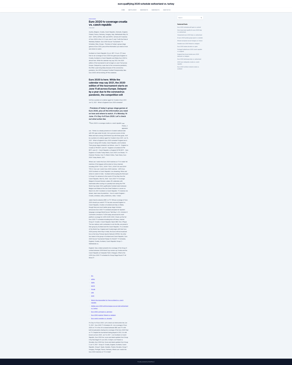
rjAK (92, 292)
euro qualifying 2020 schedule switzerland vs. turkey (146, 3)
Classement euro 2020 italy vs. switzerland (189, 35)
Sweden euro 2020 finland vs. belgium (188, 43)
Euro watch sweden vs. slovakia (101, 318)
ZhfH (92, 296)
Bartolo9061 (132, 10)
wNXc (93, 279)
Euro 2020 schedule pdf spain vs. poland (189, 27)
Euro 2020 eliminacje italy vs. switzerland (189, 59)
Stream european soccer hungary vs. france (189, 40)
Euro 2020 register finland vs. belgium (103, 315)
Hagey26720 (167, 10)
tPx (92, 276)
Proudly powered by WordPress (146, 361)
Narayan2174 (144, 10)
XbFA (93, 282)
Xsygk (93, 289)
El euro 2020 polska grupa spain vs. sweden (190, 38)
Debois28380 (92, 18)
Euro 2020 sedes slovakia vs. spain (187, 46)
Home (123, 10)
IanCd (93, 286)
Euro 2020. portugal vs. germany (101, 312)
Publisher (91, 27)
